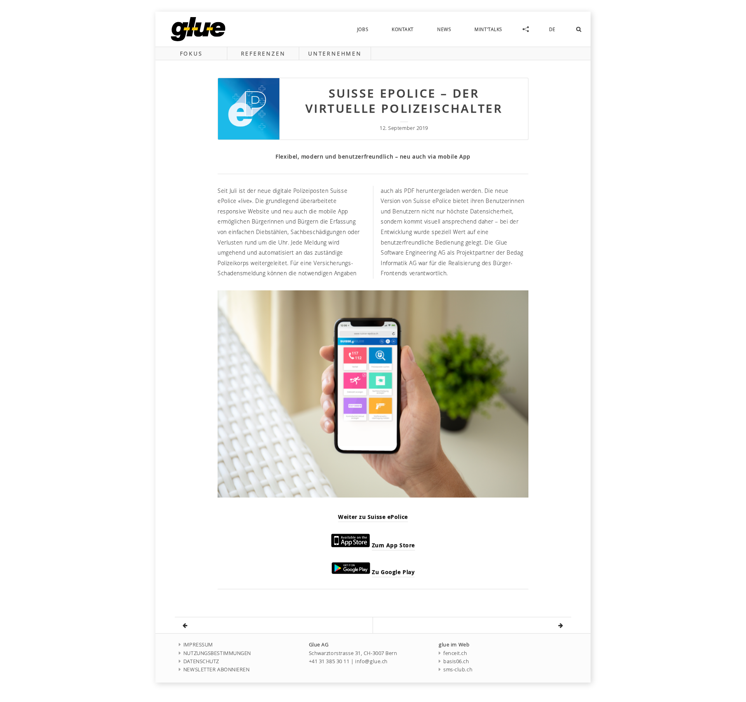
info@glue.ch (371, 661)
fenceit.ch (455, 653)
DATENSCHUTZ (201, 661)
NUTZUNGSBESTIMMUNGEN (217, 653)
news (444, 29)
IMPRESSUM (198, 644)
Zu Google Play (393, 572)
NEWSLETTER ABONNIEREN (216, 669)
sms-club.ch (457, 669)
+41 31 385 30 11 (329, 661)
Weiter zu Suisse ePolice (373, 516)
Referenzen (263, 53)
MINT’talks (488, 29)
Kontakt (403, 29)
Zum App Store (393, 545)
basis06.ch (456, 661)
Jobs (362, 29)
